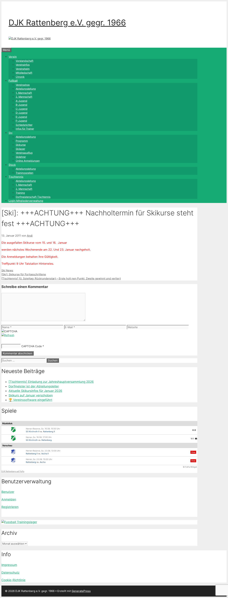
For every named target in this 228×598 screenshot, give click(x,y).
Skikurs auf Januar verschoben (31, 395)
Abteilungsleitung (26, 88)
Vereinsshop (23, 84)
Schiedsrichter (24, 124)
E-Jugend (21, 116)
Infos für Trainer (25, 128)
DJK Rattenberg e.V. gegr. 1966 (67, 22)
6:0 (194, 430)
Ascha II (45, 453)
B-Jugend (21, 104)
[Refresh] (7, 335)
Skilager (20, 148)
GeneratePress (81, 591)
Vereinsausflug (24, 152)
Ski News (7, 270)
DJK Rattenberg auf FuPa (12, 471)
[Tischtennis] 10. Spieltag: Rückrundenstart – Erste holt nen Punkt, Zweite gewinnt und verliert (61, 278)
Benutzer (7, 492)
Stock (12, 164)
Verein (13, 56)
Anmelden (8, 499)
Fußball (13, 80)
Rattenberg (47, 440)
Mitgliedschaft (24, 72)
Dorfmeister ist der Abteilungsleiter (34, 386)
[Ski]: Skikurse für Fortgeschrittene (23, 274)
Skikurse (21, 144)
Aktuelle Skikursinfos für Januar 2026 (35, 391)
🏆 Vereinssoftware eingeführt (30, 400)
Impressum (9, 565)
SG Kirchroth (32, 440)
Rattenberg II (49, 431)
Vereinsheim (23, 68)
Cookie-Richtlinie (13, 580)
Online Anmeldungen (28, 160)
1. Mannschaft (24, 92)
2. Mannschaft (24, 96)
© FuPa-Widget (190, 467)
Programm (22, 140)
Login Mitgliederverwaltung (26, 200)
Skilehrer (21, 156)
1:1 (192, 438)
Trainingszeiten (24, 172)
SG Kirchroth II (32, 431)
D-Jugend (21, 112)
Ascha (42, 462)
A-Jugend (21, 100)
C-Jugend (21, 108)
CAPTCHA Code (31, 346)
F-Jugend (21, 120)
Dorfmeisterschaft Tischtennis (33, 196)
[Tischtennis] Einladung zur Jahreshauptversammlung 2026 (51, 381)
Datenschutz (10, 572)
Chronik (20, 76)
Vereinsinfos (23, 64)
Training (20, 192)
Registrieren (10, 507)
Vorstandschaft (24, 60)
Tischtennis (16, 176)
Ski (10, 132)
